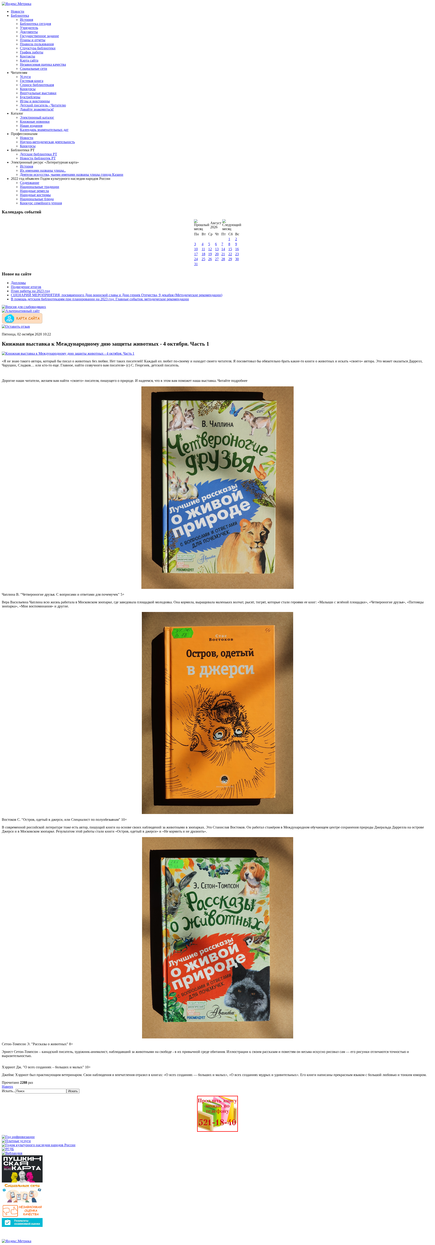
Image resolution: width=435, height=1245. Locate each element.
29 (230, 259)
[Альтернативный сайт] (21, 311)
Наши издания (31, 126)
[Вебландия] (12, 1153)
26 (210, 259)
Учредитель (29, 28)
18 (203, 254)
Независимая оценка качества (43, 64)
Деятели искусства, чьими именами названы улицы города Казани (71, 174)
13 (217, 249)
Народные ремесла (34, 191)
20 (217, 254)
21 (223, 254)
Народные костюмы (35, 195)
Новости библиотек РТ (38, 158)
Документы (29, 32)
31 (196, 264)
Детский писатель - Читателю (43, 105)
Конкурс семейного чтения (41, 203)
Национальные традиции (39, 187)
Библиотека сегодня (35, 24)
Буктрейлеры (30, 97)
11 (203, 249)
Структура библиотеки (38, 48)
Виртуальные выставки (38, 93)
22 (230, 254)
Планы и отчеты (32, 40)
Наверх (7, 1086)
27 (217, 259)
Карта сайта (29, 60)
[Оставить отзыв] (16, 326)
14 (223, 249)
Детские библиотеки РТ (38, 154)
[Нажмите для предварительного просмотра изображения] (68, 353)
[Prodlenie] (217, 1130)
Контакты (27, 56)
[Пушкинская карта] (22, 1181)
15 (230, 249)
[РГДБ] (8, 1149)
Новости (17, 11)
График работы (31, 52)
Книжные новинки (35, 121)
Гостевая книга (31, 81)
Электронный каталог (37, 117)
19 (210, 254)
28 (223, 259)
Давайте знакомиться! (37, 109)
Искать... (8, 1091)
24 (196, 259)
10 (196, 249)
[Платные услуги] (16, 1141)
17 (196, 254)
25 (203, 259)
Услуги (25, 77)
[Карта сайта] (22, 322)
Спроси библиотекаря (37, 85)
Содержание (29, 183)
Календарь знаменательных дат (44, 130)
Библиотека (20, 15)
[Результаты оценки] (22, 1226)
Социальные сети (33, 68)
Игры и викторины (35, 101)
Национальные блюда (37, 199)
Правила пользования (37, 44)
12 (210, 249)
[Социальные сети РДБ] (22, 1202)
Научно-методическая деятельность (47, 142)
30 (237, 259)
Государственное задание (39, 36)
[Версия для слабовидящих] (24, 307)
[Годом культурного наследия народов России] (38, 1145)
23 (237, 254)
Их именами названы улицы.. (43, 170)
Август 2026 (215, 225)
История (26, 20)
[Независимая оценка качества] (22, 1216)
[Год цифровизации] (18, 1137)
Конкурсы (28, 89)
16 (237, 249)
